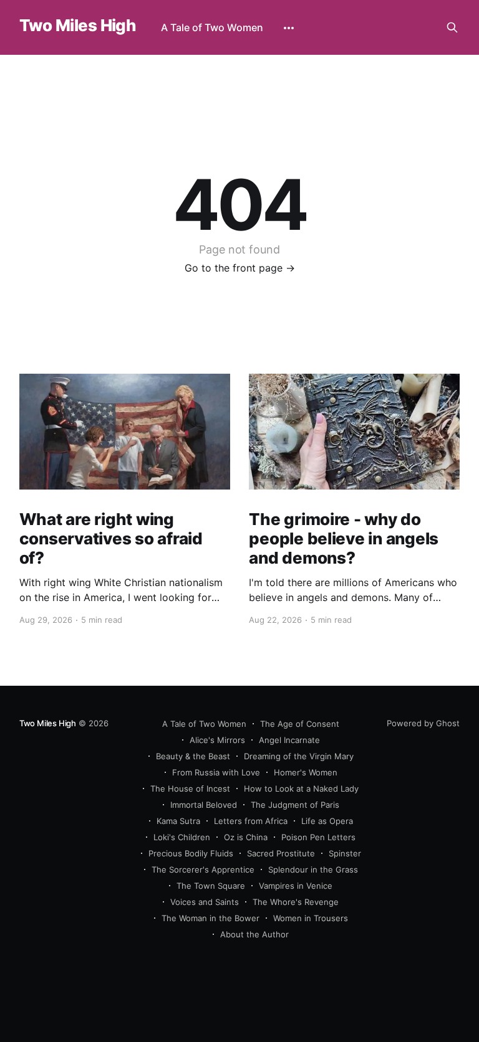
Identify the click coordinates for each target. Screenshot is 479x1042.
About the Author (254, 934)
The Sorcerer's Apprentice (203, 869)
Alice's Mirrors (217, 740)
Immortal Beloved (203, 805)
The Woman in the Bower (210, 918)
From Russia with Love (216, 772)
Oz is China (246, 837)
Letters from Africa (251, 821)
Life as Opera (327, 821)
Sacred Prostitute (281, 853)
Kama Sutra (178, 821)
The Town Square (211, 886)
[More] (288, 28)
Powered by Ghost (423, 723)
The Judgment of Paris (295, 805)
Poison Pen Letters (318, 837)
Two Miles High (78, 25)
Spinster (345, 853)
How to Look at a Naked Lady (301, 788)
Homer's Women (305, 772)
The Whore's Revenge (296, 902)
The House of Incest (190, 788)
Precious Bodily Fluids (190, 853)
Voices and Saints (204, 902)
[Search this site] (452, 27)
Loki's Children (181, 837)
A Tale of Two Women (212, 27)
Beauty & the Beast (193, 756)
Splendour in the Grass (313, 869)
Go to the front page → (240, 268)
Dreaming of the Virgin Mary (299, 756)
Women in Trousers (310, 918)
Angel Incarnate (289, 740)
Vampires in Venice (295, 886)
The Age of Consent (299, 724)
